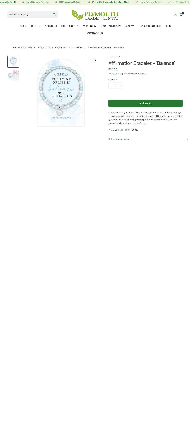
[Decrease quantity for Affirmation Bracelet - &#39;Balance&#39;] (111, 86)
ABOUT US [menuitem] (51, 26)
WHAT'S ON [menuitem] (89, 26)
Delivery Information (119, 139)
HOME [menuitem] (23, 26)
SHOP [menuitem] (34, 26)
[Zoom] (94, 59)
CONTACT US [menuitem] (95, 33)
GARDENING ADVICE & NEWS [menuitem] (117, 26)
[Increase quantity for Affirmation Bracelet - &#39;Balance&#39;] (120, 86)
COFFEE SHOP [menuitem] (69, 26)
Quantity (112, 79)
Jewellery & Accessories (68, 47)
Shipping (123, 73)
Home (16, 47)
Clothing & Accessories (37, 47)
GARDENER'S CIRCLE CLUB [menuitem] (155, 26)
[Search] (54, 14)
